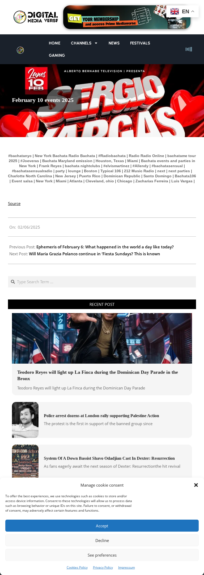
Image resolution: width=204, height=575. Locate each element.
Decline (102, 540)
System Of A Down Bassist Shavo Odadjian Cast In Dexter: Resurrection (109, 458)
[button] (196, 485)
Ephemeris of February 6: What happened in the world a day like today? (105, 246)
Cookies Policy (77, 567)
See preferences (102, 555)
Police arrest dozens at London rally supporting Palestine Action (101, 415)
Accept (102, 525)
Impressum (126, 567)
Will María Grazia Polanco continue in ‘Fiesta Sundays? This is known (94, 253)
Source (14, 203)
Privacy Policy (103, 567)
